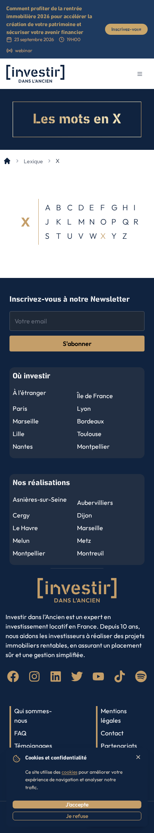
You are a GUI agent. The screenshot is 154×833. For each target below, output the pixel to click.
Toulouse (89, 434)
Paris (20, 408)
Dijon (84, 515)
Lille (18, 434)
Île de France (95, 396)
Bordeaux (90, 421)
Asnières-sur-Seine (40, 499)
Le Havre (25, 528)
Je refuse (77, 816)
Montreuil (90, 553)
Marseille (26, 421)
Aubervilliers (95, 502)
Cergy (21, 515)
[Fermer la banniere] (140, 31)
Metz (84, 540)
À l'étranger (29, 393)
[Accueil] (7, 161)
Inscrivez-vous (126, 29)
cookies (69, 772)
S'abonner (77, 344)
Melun (21, 540)
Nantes (23, 446)
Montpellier (93, 446)
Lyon (84, 408)
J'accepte (77, 804)
